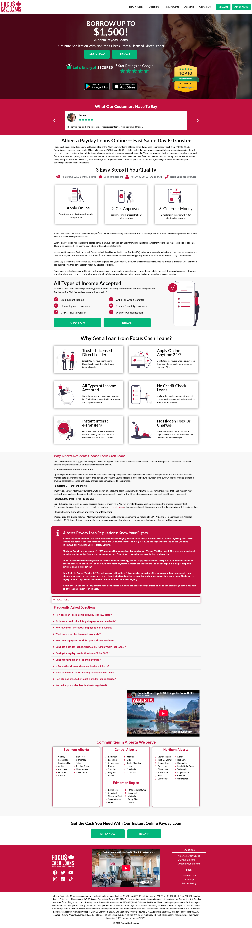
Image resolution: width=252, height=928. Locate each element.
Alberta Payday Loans (189, 855)
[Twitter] (63, 872)
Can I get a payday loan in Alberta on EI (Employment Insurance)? (91, 647)
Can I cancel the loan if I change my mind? (78, 659)
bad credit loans (116, 507)
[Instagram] (55, 879)
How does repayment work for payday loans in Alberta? (86, 640)
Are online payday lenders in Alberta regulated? (81, 685)
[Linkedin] (63, 879)
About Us (189, 6)
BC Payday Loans (186, 859)
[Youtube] (70, 872)
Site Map (189, 879)
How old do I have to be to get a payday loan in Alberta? (86, 679)
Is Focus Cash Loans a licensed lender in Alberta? (82, 666)
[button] (54, 120)
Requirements (172, 6)
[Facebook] (55, 872)
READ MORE (63, 599)
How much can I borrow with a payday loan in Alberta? (85, 627)
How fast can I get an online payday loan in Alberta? (84, 614)
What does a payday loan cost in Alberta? (78, 634)
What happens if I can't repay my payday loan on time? (85, 672)
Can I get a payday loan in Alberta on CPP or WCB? (83, 653)
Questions (154, 6)
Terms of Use (189, 875)
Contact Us (205, 6)
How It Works (136, 6)
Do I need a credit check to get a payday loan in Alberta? (86, 621)
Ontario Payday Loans (189, 863)
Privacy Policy (189, 883)
